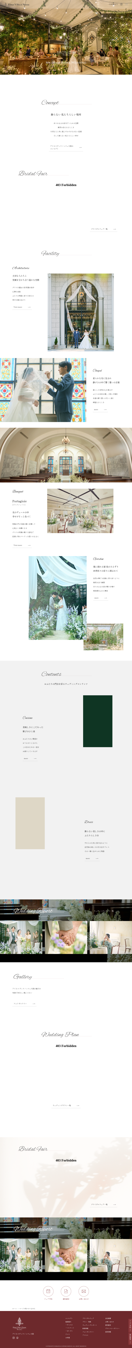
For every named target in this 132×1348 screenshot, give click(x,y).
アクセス (85, 1335)
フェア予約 (130, 1324)
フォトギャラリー (88, 1332)
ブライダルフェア (88, 1318)
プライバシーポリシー (112, 1328)
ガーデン (70, 1331)
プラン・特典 (86, 1322)
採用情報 (108, 1332)
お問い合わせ (109, 1322)
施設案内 (68, 1322)
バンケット (70, 1328)
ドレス (67, 1334)
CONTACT (113, 4)
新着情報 (85, 1328)
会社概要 (108, 1318)
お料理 (67, 1338)
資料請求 (130, 1337)
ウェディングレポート (89, 1325)
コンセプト (69, 1318)
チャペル (70, 1325)
